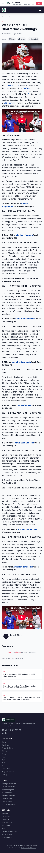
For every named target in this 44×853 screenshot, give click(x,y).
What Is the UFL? (7, 822)
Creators (5, 766)
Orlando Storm (7, 801)
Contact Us (5, 819)
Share (23, 39)
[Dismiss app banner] (3, 3)
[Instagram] (10, 730)
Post (13, 39)
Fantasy (4, 775)
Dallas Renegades (8, 790)
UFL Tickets (6, 825)
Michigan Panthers (24, 235)
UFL (9, 17)
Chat (3, 760)
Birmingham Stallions (24, 443)
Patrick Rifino (7, 34)
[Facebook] (3, 730)
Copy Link (34, 39)
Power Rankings (7, 748)
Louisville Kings (7, 798)
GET (39, 3)
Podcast (4, 763)
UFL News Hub (10, 103)
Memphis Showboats (21, 362)
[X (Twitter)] (6, 730)
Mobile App (6, 769)
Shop (3, 828)
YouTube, (26, 88)
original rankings (12, 85)
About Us (5, 813)
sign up (18, 652)
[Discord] (20, 730)
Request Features (8, 772)
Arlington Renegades (23, 567)
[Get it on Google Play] (6, 733)
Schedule (5, 751)
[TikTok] (13, 730)
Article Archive (7, 834)
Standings (5, 745)
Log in (10, 652)
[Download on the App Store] (3, 733)
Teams (4, 754)
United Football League (28, 848)
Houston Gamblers (8, 796)
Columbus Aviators (8, 787)
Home (4, 17)
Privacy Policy (7, 837)
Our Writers (6, 816)
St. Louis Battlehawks (27, 529)
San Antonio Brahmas (25, 319)
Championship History (9, 831)
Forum (4, 757)
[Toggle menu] (40, 10)
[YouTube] (16, 730)
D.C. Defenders (24, 405)
